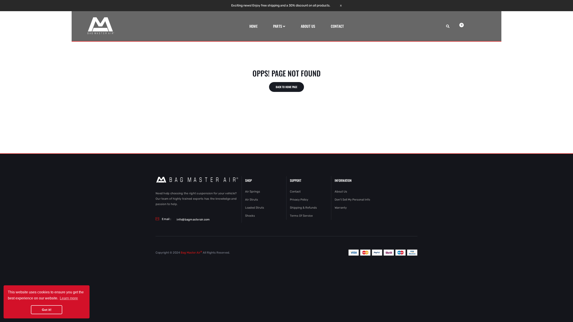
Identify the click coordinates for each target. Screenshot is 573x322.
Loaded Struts (254, 207)
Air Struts (251, 199)
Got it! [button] (46, 309)
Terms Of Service (301, 215)
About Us (341, 191)
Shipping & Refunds (303, 207)
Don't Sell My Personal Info (352, 199)
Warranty (341, 207)
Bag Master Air (191, 252)
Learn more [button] (69, 298)
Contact (295, 191)
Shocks (250, 215)
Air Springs (252, 191)
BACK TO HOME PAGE (286, 87)
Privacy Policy (299, 199)
